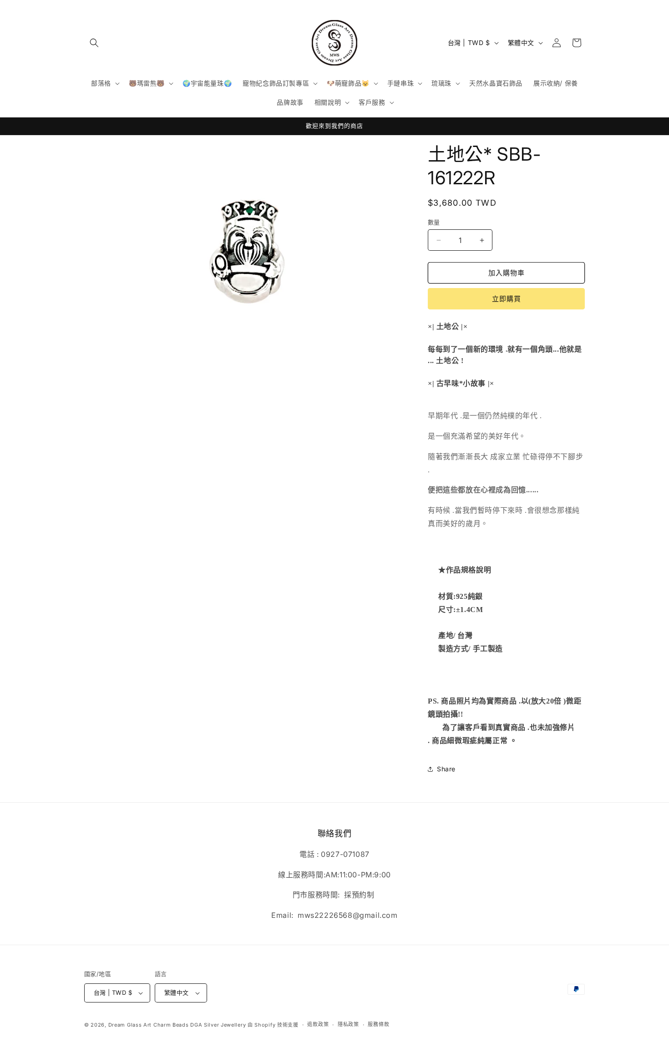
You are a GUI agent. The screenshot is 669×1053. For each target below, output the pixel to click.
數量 (434, 222)
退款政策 (318, 1024)
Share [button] (446, 769)
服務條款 (378, 1024)
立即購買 (506, 298)
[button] (94, 43)
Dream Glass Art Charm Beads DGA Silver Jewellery (177, 1025)
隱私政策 (348, 1024)
